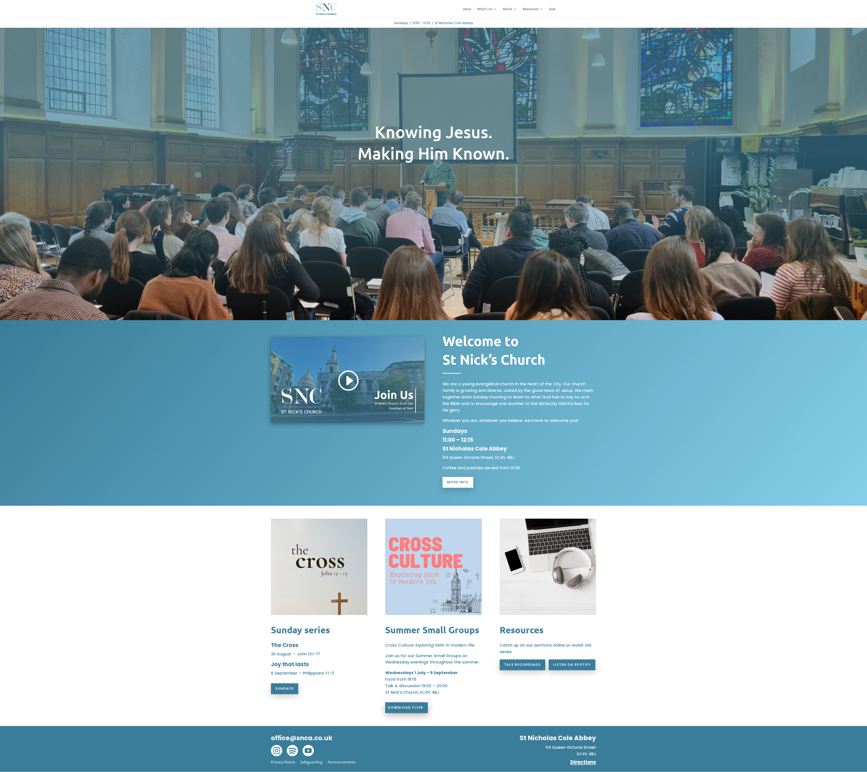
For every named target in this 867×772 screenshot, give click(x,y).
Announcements (342, 762)
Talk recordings (522, 664)
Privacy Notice (283, 762)
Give (552, 9)
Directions (583, 762)
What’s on (484, 9)
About (507, 9)
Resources (530, 9)
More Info (458, 482)
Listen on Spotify (572, 664)
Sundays (284, 688)
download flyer (405, 707)
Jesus (467, 9)
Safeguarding (311, 762)
